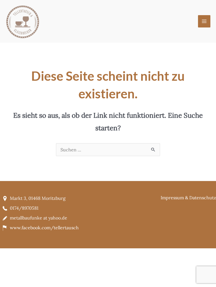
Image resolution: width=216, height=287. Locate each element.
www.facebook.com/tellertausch (44, 227)
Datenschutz (202, 197)
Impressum (172, 197)
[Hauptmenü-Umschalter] (204, 21)
